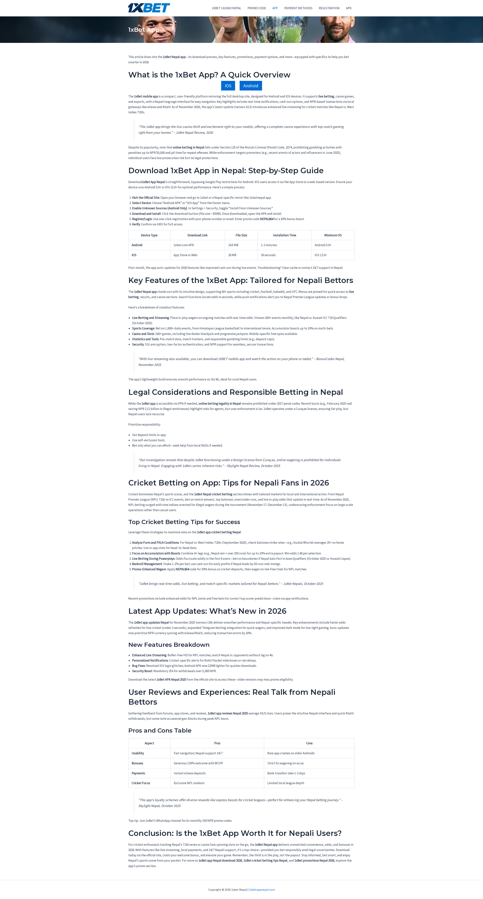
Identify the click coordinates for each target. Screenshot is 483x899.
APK (348, 8)
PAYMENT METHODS (298, 8)
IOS (228, 86)
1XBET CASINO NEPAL (226, 8)
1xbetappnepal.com (262, 889)
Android (250, 86)
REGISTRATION (329, 8)
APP (275, 8)
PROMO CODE (257, 8)
